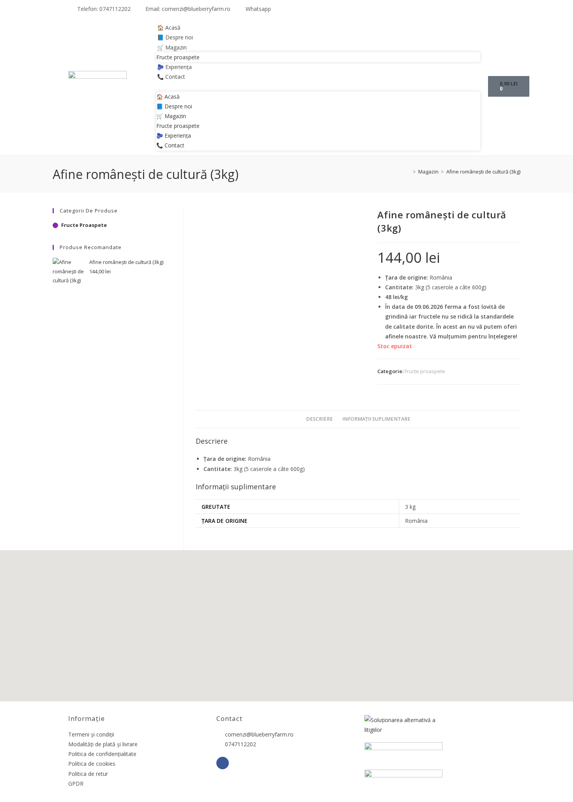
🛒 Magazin (172, 47)
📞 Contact (171, 76)
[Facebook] (222, 763)
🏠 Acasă (168, 27)
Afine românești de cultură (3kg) (483, 171)
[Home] (408, 171)
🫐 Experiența (174, 67)
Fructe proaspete (178, 57)
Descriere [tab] (319, 419)
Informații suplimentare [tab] (376, 419)
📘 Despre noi (175, 37)
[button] (318, 86)
